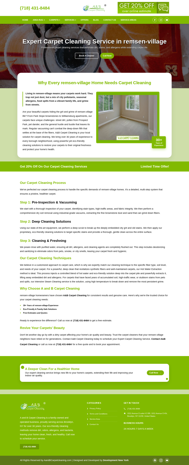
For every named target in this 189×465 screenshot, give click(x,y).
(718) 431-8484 (35, 8)
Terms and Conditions (97, 414)
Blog (96, 20)
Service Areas (128, 20)
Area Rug (39, 20)
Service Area (93, 419)
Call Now (107, 56)
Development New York (116, 460)
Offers (84, 20)
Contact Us (109, 20)
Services (70, 20)
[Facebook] (154, 20)
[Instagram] (161, 20)
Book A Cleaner (86, 56)
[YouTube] (167, 20)
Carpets (54, 20)
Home (25, 20)
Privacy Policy (94, 408)
